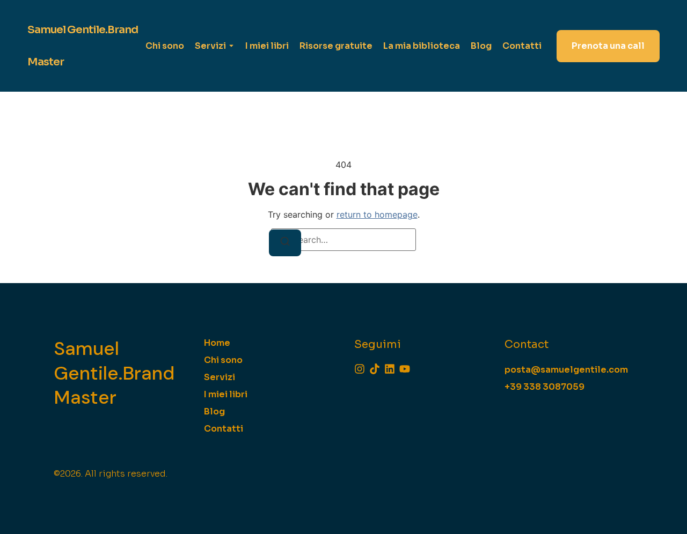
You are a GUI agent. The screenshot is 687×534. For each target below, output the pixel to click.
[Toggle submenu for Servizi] (230, 46)
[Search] (285, 242)
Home (217, 342)
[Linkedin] (389, 369)
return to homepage (377, 214)
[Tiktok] (374, 369)
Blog (481, 45)
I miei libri (267, 45)
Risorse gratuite (335, 45)
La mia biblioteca (421, 45)
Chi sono (164, 45)
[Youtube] (404, 369)
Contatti (522, 45)
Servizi (210, 45)
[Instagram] (359, 369)
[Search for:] (343, 239)
